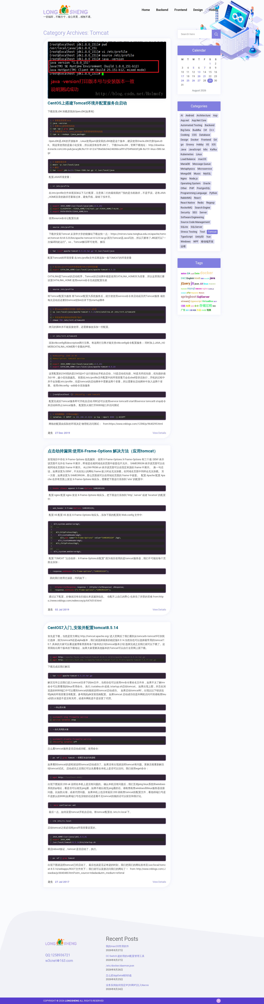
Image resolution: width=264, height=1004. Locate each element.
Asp (215, 115)
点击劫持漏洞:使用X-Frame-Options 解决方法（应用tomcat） (103, 451)
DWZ (183, 278)
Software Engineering (192, 217)
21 (204, 76)
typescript (196, 301)
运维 (183, 246)
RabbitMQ (186, 198)
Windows (186, 241)
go (182, 144)
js (192, 283)
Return (201, 293)
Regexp (210, 202)
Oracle (206, 183)
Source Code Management (195, 222)
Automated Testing (191, 125)
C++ (212, 130)
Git (215, 139)
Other (184, 188)
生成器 (204, 310)
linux (206, 283)
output (183, 293)
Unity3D (199, 236)
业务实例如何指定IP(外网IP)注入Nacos (127, 985)
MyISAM (184, 289)
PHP (191, 188)
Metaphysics (188, 168)
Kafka (213, 149)
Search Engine (202, 207)
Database (204, 135)
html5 (197, 278)
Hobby (213, 10)
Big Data (185, 130)
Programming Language (194, 193)
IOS (214, 144)
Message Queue (202, 164)
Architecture (203, 115)
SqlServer (203, 296)
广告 (183, 310)
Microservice (205, 168)
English (190, 278)
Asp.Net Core (199, 120)
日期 (191, 310)
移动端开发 (207, 241)
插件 (187, 310)
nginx (205, 288)
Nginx (184, 178)
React (197, 198)
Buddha (197, 130)
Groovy (190, 144)
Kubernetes (187, 154)
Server (203, 212)
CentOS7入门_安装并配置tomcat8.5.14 (83, 627)
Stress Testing (189, 231)
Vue (208, 236)
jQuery (185, 283)
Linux (199, 154)
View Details (159, 433)
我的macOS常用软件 (117, 946)
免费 (188, 306)
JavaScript (195, 149)
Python (213, 193)
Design (198, 10)
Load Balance (188, 159)
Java (183, 149)
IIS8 (202, 278)
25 (188, 80)
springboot (188, 297)
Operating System (190, 183)
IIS (207, 144)
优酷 (183, 306)
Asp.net (185, 120)
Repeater (194, 293)
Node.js (193, 178)
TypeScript (187, 236)
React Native (188, 202)
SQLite (184, 227)
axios (183, 273)
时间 (194, 310)
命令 (196, 306)
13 (199, 72)
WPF (195, 241)
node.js (211, 289)
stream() (185, 301)
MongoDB (186, 173)
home (146, 10)
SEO (195, 212)
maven (212, 283)
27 (199, 80)
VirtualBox (207, 301)
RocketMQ (186, 207)
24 (182, 80)
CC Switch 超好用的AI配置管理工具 (125, 956)
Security (185, 212)
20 (199, 76)
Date (197, 273)
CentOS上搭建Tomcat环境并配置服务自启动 (87, 103)
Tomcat (212, 231)
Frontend (180, 10)
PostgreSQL (203, 188)
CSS (194, 135)
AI (182, 115)
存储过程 (205, 305)
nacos (198, 288)
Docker (195, 139)
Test (202, 231)
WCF (215, 301)
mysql (191, 288)
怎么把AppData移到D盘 (119, 975)
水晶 (199, 310)
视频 (209, 310)
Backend (162, 10)
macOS (202, 159)
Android (190, 115)
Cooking (185, 135)
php (189, 292)
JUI (201, 283)
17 (182, 76)
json (197, 283)
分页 (192, 306)
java (212, 278)
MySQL (207, 173)
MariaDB (185, 164)
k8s (205, 149)
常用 (214, 306)
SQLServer (196, 227)
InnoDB (206, 278)
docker (206, 272)
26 (193, 80)
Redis (201, 202)
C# (205, 130)
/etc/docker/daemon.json (120, 965)
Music (197, 173)
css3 (192, 274)
